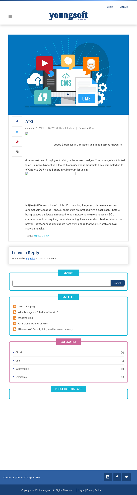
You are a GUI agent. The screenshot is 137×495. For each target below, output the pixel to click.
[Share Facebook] (17, 121)
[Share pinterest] (17, 142)
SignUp (124, 6)
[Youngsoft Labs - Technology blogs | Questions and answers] (68, 15)
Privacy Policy (93, 490)
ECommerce (22, 368)
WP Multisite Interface (63, 128)
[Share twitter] (17, 132)
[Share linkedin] (17, 152)
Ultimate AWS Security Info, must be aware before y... (46, 329)
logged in (30, 258)
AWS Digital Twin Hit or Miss (33, 323)
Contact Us (9, 477)
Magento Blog (25, 317)
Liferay (45, 235)
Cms (91, 128)
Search (68, 272)
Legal (81, 490)
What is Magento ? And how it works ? (38, 312)
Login (110, 6)
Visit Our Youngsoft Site (28, 477)
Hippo (37, 235)
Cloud (19, 352)
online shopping (26, 306)
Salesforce (21, 377)
